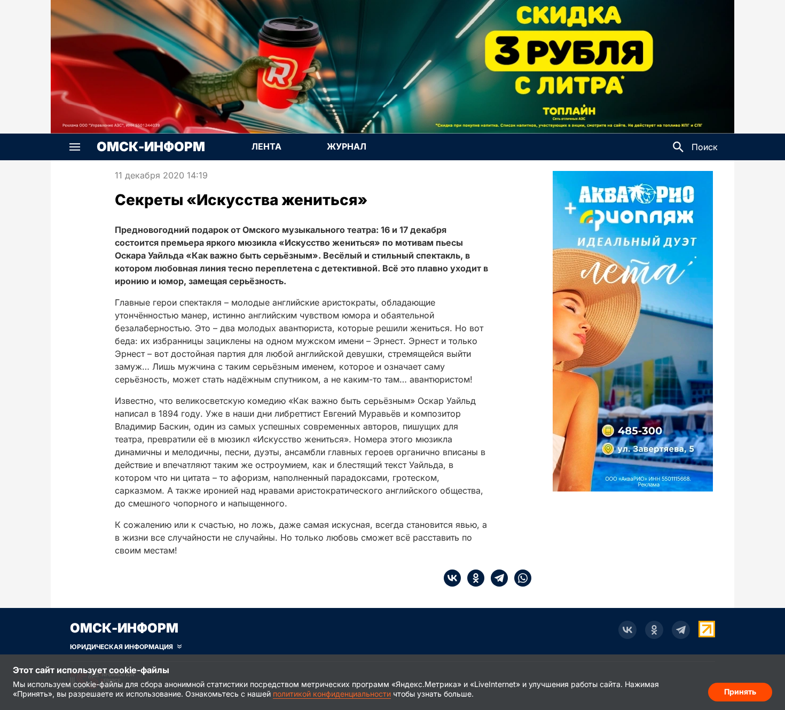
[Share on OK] (472, 578)
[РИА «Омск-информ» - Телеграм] (681, 630)
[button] (74, 147)
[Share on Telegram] (496, 578)
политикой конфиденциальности (332, 693)
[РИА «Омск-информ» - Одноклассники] (654, 630)
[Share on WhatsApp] (519, 578)
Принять (740, 691)
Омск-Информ (151, 146)
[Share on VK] (452, 578)
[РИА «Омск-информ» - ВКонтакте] (627, 630)
